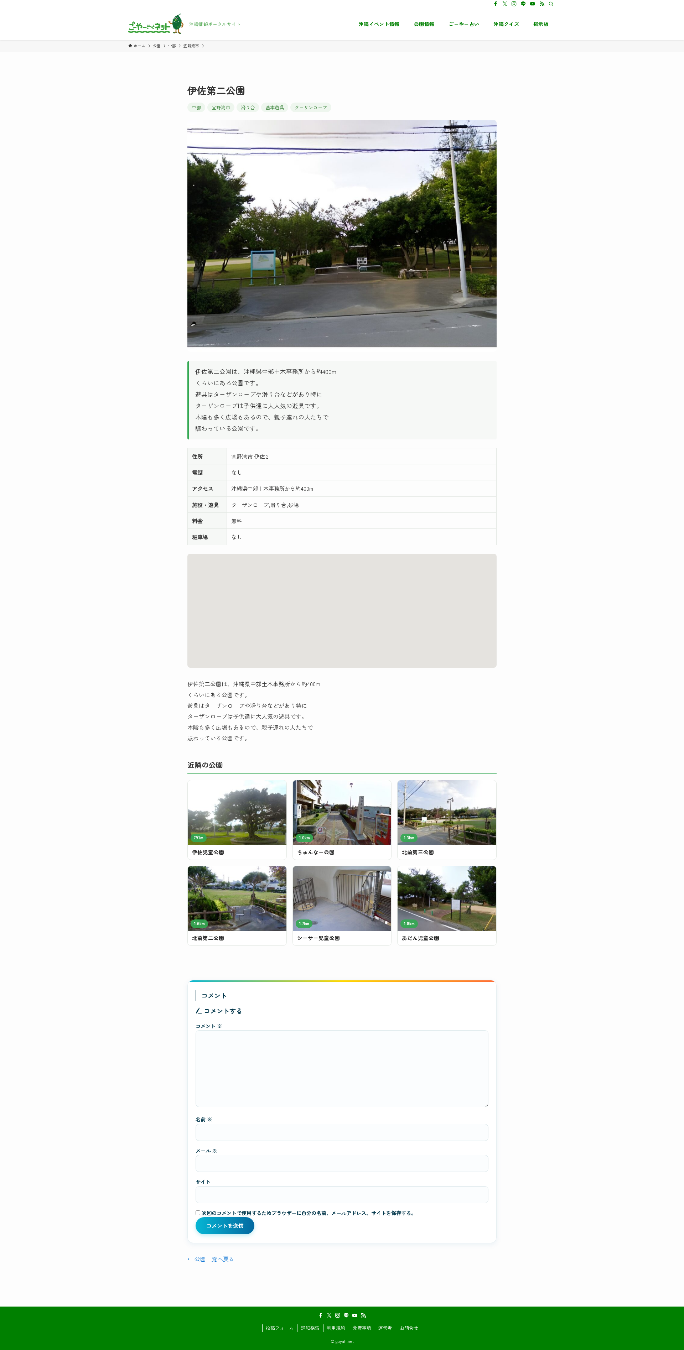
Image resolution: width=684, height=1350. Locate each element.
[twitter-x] (504, 4)
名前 (204, 1119)
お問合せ (409, 1327)
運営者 (385, 1327)
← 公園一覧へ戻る (210, 1259)
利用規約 (336, 1327)
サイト (203, 1181)
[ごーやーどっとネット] (155, 24)
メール (206, 1150)
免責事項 (362, 1327)
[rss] (541, 4)
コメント (209, 1026)
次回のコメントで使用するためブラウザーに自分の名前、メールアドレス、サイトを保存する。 (309, 1212)
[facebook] (495, 4)
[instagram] (514, 4)
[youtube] (532, 4)
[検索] (551, 4)
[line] (523, 4)
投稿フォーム (280, 1327)
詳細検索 (310, 1327)
